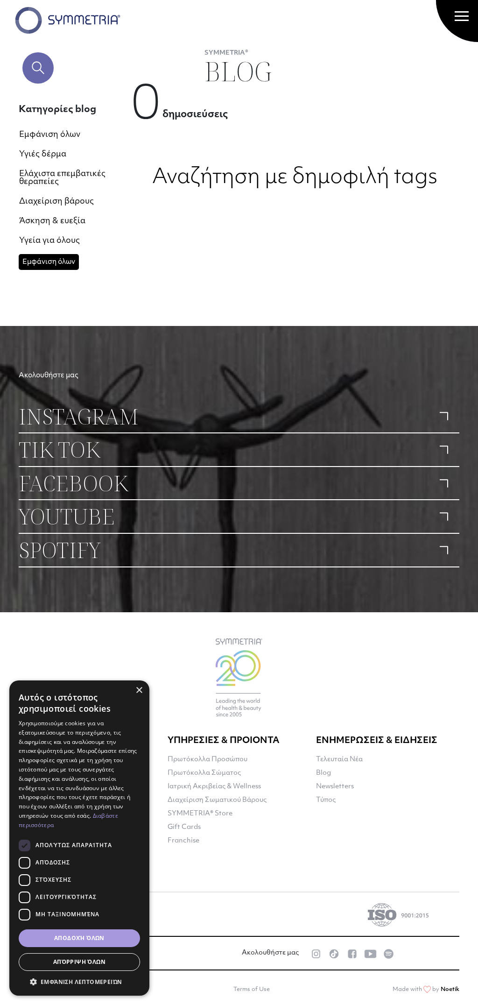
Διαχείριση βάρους (56, 201)
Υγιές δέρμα (42, 154)
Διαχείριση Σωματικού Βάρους (217, 800)
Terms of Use (251, 989)
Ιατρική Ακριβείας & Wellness (214, 786)
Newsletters (335, 786)
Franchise (183, 840)
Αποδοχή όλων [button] (79, 938)
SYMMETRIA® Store (200, 813)
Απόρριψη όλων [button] (79, 962)
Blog (323, 773)
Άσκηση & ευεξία (52, 221)
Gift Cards (184, 827)
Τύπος (326, 800)
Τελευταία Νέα (339, 759)
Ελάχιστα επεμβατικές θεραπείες (62, 178)
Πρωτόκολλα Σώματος (204, 773)
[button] (79, 981)
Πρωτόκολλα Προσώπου (207, 759)
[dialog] (79, 838)
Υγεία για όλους (49, 241)
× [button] (138, 690)
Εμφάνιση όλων (49, 135)
